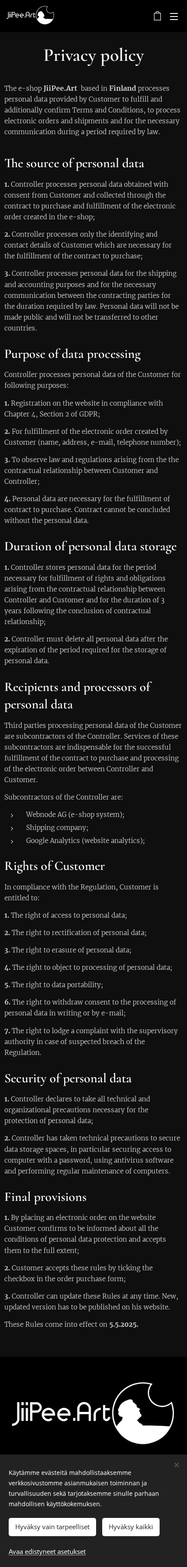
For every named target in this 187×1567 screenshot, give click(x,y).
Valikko (174, 16)
